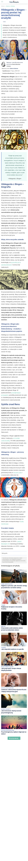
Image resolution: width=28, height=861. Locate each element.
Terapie (3, 605)
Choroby (3, 647)
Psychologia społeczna (7, 730)
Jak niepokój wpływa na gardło (12, 649)
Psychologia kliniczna (7, 687)
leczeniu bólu (18, 472)
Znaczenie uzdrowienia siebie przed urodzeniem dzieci (12, 629)
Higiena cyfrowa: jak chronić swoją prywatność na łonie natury (14, 586)
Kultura (3, 6)
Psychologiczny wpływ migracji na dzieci (13, 733)
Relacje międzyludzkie (7, 666)
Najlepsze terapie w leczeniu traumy (11, 608)
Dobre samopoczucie (6, 584)
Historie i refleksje (10, 6)
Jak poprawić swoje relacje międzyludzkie (11, 669)
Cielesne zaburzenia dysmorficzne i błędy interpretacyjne (13, 690)
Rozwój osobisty (6, 709)
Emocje (3, 626)
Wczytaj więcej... (14, 738)
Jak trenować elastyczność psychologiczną (11, 712)
